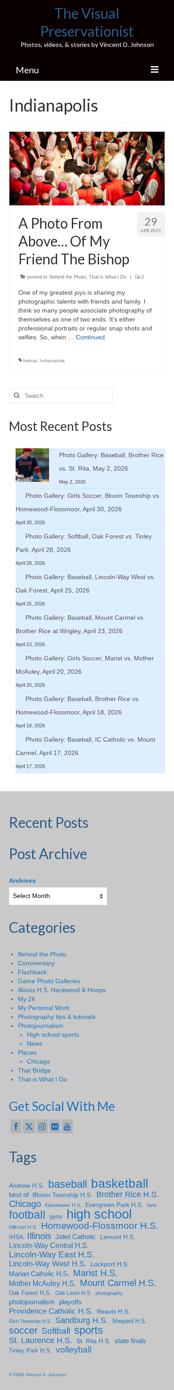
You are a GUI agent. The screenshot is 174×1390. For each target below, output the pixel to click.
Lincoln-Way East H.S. (52, 1254)
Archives (22, 880)
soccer (23, 1330)
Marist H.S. (95, 1273)
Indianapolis (52, 360)
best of (19, 1194)
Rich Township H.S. (30, 1321)
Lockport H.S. (110, 1264)
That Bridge (34, 1070)
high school (99, 1214)
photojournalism (32, 1302)
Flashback (32, 972)
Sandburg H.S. (81, 1320)
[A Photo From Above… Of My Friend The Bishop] (87, 167)
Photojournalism (40, 1025)
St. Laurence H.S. (40, 1340)
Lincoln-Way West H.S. (48, 1264)
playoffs (70, 1302)
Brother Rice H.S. (127, 1194)
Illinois (39, 1235)
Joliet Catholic (75, 1236)
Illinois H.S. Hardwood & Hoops (62, 989)
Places (27, 1052)
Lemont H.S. (117, 1236)
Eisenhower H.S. (63, 1205)
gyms (56, 1217)
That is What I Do (107, 277)
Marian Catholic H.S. (39, 1273)
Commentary (36, 963)
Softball (55, 1331)
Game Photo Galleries (49, 981)
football (27, 1215)
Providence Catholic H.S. (51, 1311)
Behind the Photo (68, 277)
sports (88, 1330)
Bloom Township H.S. (62, 1194)
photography (109, 1293)
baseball (67, 1184)
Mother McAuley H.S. (42, 1283)
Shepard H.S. (129, 1321)
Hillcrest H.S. (23, 1227)
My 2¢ (26, 998)
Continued (90, 337)
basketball (119, 1183)
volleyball (73, 1349)
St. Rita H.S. (93, 1340)
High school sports (53, 1034)
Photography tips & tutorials (56, 1016)
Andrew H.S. (26, 1185)
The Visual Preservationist (87, 22)
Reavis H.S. (113, 1311)
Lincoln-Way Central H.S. (49, 1245)
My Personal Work (44, 1007)
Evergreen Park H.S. (114, 1204)
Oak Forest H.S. (30, 1293)
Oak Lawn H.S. (73, 1293)
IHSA (16, 1236)
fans (152, 1205)
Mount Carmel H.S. (118, 1282)
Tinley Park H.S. (30, 1350)
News (34, 1043)
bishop (30, 360)
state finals (130, 1340)
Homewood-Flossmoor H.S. (99, 1225)
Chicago (38, 1061)
